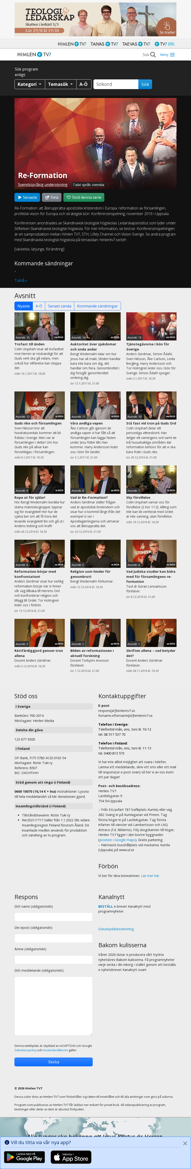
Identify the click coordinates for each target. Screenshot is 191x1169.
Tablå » (20, 280)
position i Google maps (117, 840)
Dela (54, 197)
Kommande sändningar (97, 306)
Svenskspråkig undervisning (43, 184)
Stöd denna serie (86, 197)
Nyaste (23, 306)
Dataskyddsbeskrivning (116, 929)
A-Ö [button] (83, 84)
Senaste (29, 197)
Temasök (58, 84)
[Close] (185, 1143)
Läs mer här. (150, 875)
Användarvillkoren (55, 1050)
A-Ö (39, 306)
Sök (145, 84)
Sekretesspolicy (25, 1050)
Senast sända (59, 306)
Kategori (27, 84)
